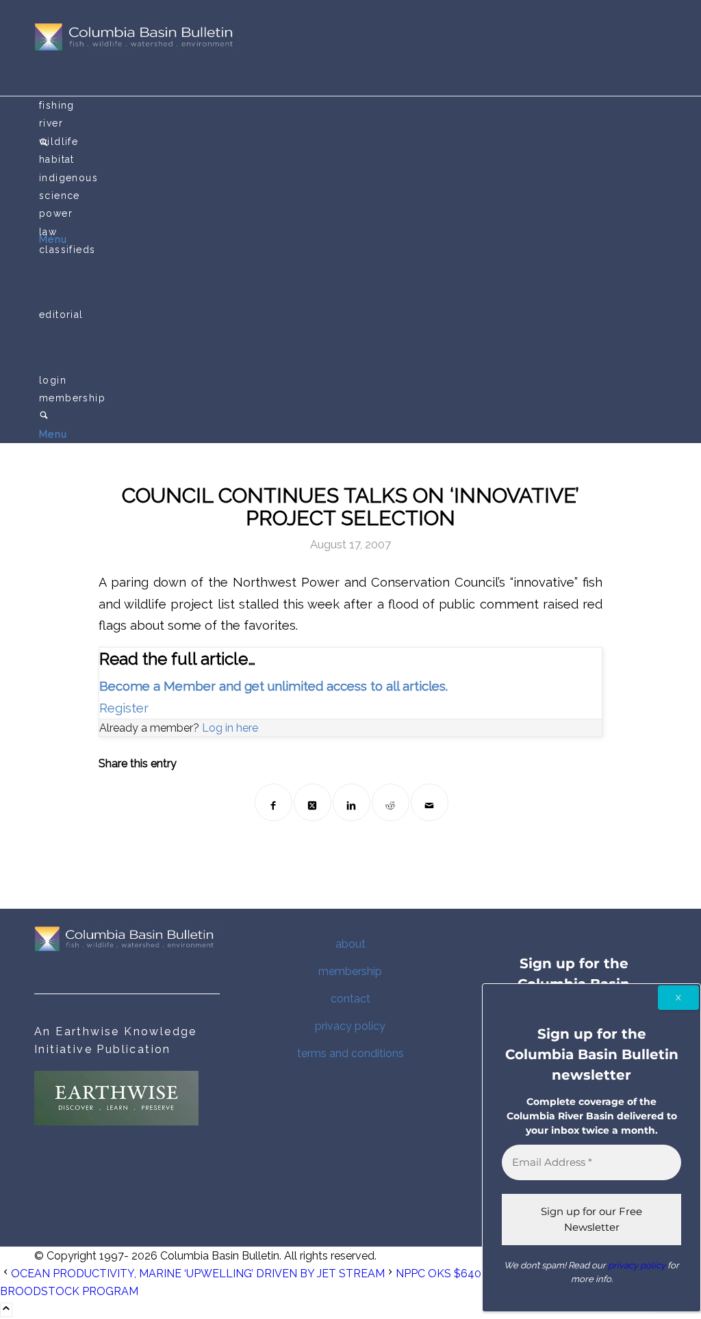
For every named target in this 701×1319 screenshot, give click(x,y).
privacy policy (350, 1026)
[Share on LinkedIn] (351, 802)
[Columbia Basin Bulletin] (137, 47)
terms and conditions (350, 1053)
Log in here (230, 727)
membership (350, 971)
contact (350, 998)
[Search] (44, 416)
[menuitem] (353, 105)
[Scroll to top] (6, 1310)
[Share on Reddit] (390, 802)
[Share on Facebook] (273, 802)
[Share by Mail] (429, 802)
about (350, 943)
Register (124, 708)
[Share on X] (312, 802)
